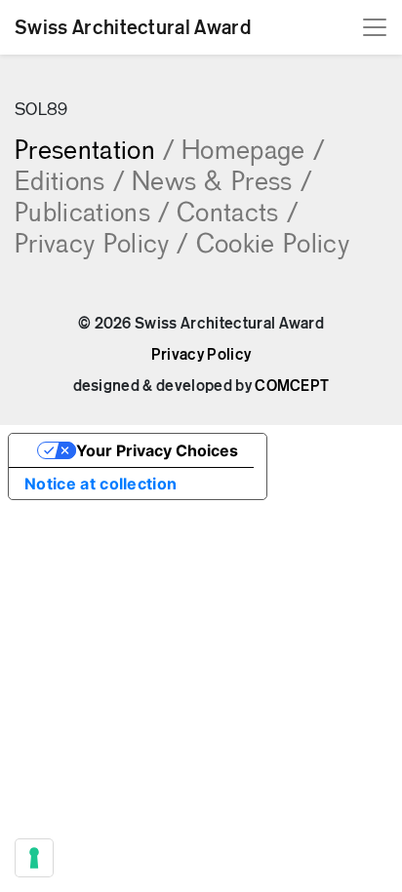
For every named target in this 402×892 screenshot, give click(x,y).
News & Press (221, 183)
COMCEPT (292, 386)
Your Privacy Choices (157, 450)
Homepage (252, 152)
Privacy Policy (101, 245)
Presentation (94, 152)
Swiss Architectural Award (133, 27)
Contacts (237, 214)
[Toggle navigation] (374, 27)
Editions (69, 183)
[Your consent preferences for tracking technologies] (34, 857)
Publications (92, 214)
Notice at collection (100, 483)
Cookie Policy (272, 245)
